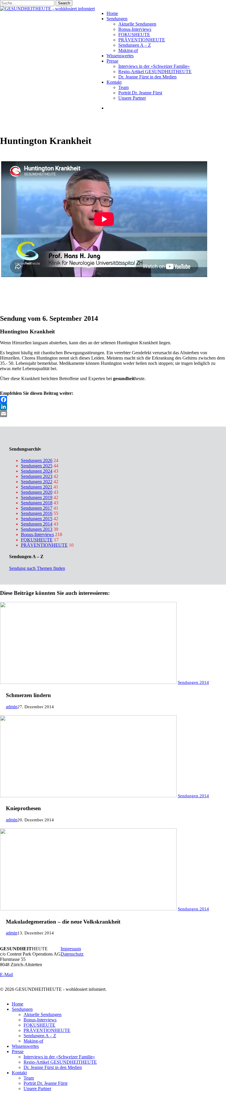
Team (29, 1077)
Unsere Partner (37, 1088)
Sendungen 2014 (36, 523)
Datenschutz (72, 953)
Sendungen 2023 (36, 476)
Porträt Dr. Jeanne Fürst (45, 1083)
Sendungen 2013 (36, 529)
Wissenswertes (25, 1046)
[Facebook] (113, 399)
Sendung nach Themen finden (37, 568)
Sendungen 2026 (36, 460)
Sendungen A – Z (40, 1035)
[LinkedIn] (113, 406)
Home (17, 1003)
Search (64, 3)
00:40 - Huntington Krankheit (27, 286)
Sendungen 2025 (36, 465)
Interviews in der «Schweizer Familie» (59, 1056)
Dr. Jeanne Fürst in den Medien (53, 1067)
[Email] (113, 413)
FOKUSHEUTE (37, 539)
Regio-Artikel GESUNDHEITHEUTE (60, 1062)
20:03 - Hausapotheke (20, 297)
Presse (18, 1051)
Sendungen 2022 (36, 481)
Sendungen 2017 (36, 508)
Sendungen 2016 (36, 513)
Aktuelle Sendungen (43, 1014)
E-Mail (6, 974)
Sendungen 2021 (36, 486)
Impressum (71, 948)
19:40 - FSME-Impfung (22, 291)
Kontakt (19, 1072)
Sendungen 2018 (36, 502)
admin (11, 706)
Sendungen (22, 1009)
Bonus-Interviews (37, 534)
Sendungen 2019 (36, 497)
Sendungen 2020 (36, 492)
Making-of (33, 1040)
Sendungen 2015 (36, 518)
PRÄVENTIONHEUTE (44, 545)
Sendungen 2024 (36, 471)
